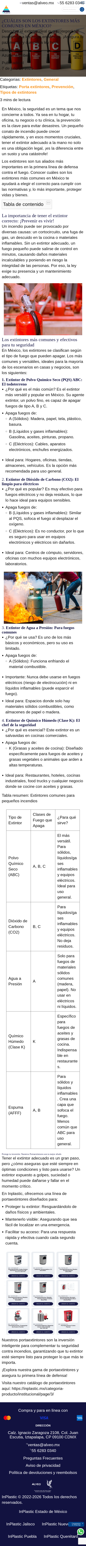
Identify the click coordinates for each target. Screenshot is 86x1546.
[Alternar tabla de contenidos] (47, 203)
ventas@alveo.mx (38, 3)
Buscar (82, 9)
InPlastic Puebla (22, 1536)
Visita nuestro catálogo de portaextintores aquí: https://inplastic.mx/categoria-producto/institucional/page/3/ (38, 1388)
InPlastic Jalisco (20, 1524)
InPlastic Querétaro (61, 1536)
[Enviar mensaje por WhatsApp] (80, 1531)
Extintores (31, 79)
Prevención (62, 86)
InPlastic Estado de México (43, 1511)
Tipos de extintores (18, 92)
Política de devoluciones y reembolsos (43, 1472)
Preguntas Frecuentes (43, 1458)
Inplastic (15, 1193)
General (51, 79)
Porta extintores (34, 86)
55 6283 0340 (72, 3)
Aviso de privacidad (43, 1465)
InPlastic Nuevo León (61, 1524)
